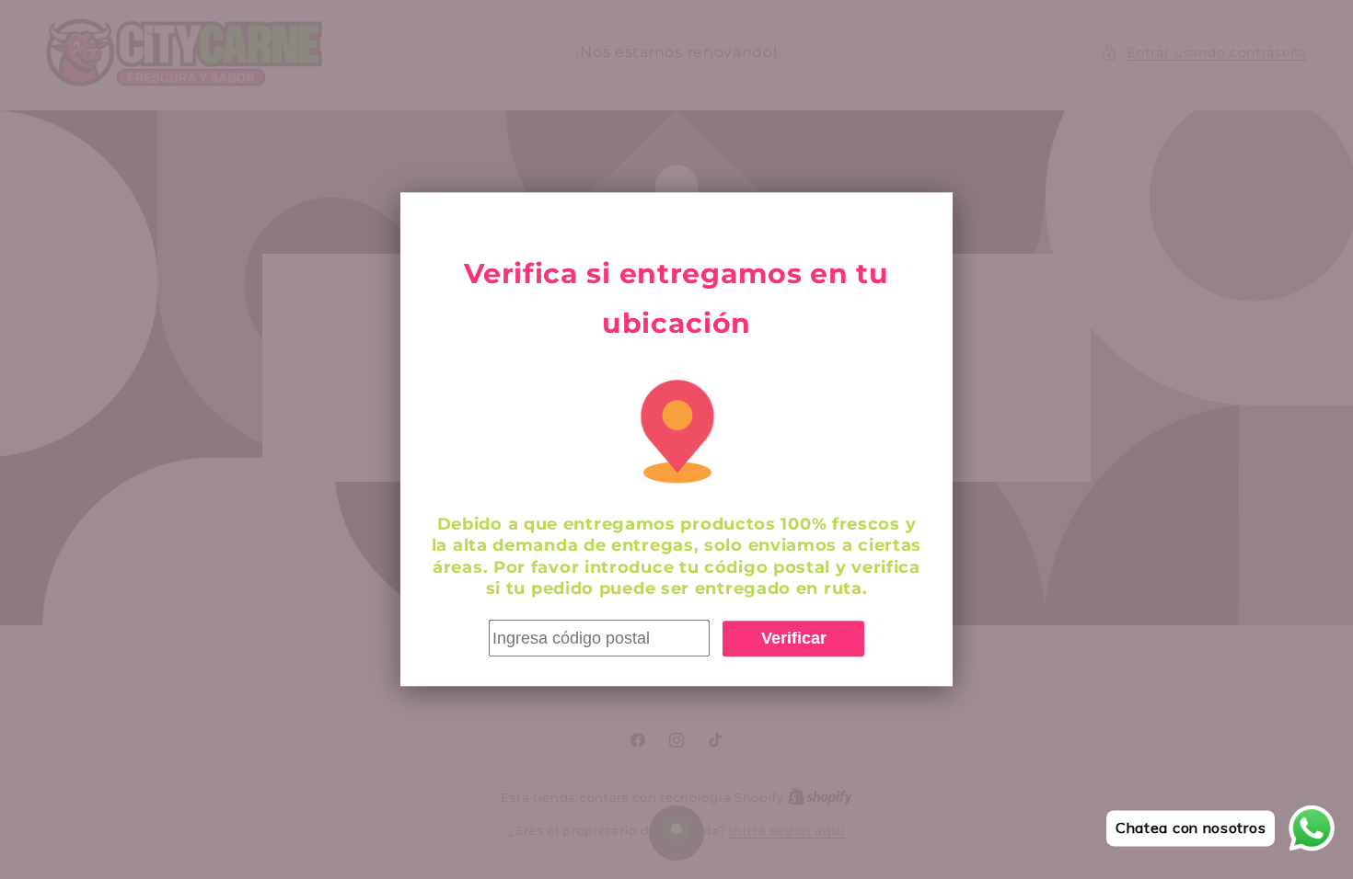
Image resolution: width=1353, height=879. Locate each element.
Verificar (794, 638)
